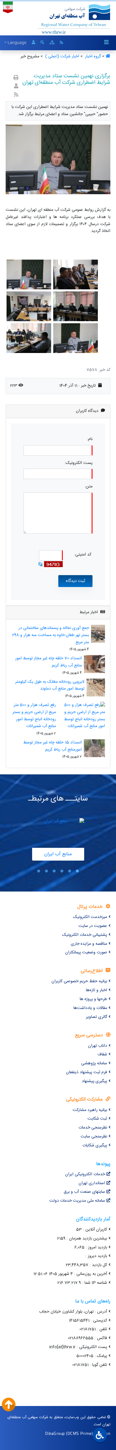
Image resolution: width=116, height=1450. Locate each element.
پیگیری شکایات (94, 1145)
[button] (77, 871)
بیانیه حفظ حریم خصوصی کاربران (79, 981)
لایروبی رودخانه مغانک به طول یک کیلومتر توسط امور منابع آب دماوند (49, 685)
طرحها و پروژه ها (93, 999)
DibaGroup (55, 1433)
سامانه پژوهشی (94, 1063)
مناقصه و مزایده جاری (89, 943)
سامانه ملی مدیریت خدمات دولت (77, 1200)
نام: (90, 439)
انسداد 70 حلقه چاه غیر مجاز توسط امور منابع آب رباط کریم (48, 662)
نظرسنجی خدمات (93, 1127)
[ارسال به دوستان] (16, 86)
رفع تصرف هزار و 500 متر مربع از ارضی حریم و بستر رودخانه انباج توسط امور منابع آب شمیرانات (34, 716)
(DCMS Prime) (79, 1433)
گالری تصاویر (96, 1017)
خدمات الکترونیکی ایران (85, 1174)
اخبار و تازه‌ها (96, 990)
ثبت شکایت (97, 1118)
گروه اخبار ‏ (92, 56)
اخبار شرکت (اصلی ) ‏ (61, 56)
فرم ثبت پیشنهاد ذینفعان (86, 1072)
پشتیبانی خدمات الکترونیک (84, 935)
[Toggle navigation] (106, 42)
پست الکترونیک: (79, 463)
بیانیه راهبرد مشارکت (90, 1110)
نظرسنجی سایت (94, 1136)
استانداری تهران (92, 1183)
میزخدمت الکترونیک (90, 917)
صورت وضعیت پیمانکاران (86, 952)
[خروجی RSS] (16, 95)
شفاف (102, 1054)
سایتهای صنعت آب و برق (84, 1191)
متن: (88, 486)
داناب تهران (97, 1045)
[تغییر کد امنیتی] (40, 564)
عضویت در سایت (93, 926)
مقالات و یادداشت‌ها (90, 1008)
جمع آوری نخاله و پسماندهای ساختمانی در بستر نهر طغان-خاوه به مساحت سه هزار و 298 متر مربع (50, 635)
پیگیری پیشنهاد (94, 1081)
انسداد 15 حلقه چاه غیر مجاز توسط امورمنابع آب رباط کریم (52, 746)
